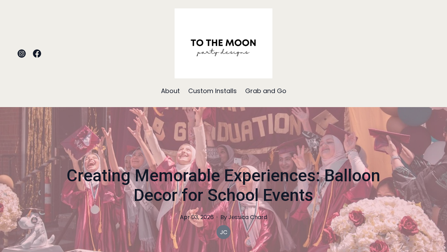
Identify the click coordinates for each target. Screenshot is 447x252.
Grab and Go (265, 90)
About (170, 90)
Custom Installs (212, 90)
